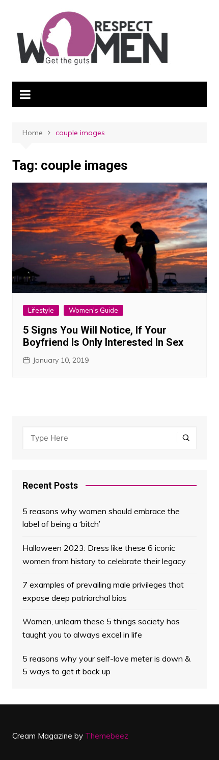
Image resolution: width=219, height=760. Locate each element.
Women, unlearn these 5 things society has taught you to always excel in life (101, 628)
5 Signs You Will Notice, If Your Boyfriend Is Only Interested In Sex (103, 336)
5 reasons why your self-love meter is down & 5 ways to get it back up (106, 665)
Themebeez (106, 736)
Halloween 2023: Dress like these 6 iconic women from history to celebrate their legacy (104, 554)
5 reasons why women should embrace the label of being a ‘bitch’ (101, 517)
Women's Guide (93, 310)
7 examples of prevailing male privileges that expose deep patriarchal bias (103, 591)
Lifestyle (41, 310)
